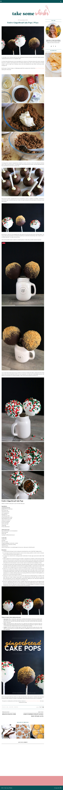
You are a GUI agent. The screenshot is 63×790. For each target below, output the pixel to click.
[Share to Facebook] (39, 707)
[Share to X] (40, 707)
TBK (60, 788)
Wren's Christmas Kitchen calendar (33, 700)
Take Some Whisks (8, 788)
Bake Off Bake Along (39, 68)
